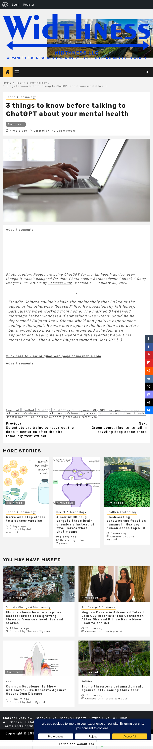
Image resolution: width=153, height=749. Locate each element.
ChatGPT (44, 410)
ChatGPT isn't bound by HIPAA (73, 413)
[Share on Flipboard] (149, 363)
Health (11, 681)
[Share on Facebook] (149, 347)
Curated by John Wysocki (103, 631)
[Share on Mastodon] (149, 394)
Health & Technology (21, 97)
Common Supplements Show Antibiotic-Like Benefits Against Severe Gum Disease (36, 690)
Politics (87, 681)
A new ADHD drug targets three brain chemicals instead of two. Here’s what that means (75, 524)
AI (17, 410)
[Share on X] (149, 387)
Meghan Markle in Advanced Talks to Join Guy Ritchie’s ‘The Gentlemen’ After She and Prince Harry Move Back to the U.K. (114, 618)
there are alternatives (81, 416)
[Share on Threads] (149, 402)
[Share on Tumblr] (149, 339)
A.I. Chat (120, 718)
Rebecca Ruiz (60, 283)
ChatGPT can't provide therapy (116, 410)
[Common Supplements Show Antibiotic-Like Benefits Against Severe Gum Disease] (39, 658)
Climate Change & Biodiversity (28, 607)
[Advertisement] (36, 251)
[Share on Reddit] (149, 371)
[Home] (7, 72)
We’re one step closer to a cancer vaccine (26, 519)
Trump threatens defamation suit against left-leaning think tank (112, 688)
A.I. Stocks (12, 722)
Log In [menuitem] (16, 4)
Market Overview (18, 718)
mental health (17, 416)
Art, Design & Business (98, 607)
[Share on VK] (149, 379)
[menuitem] (5, 4)
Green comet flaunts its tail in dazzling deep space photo (119, 428)
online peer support (46, 416)
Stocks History (73, 718)
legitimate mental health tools (122, 413)
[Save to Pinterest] (149, 355)
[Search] (147, 72)
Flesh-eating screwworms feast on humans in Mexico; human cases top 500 (126, 523)
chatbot (28, 410)
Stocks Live (46, 718)
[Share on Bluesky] (149, 410)
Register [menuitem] (28, 4)
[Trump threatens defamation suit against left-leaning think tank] (114, 658)
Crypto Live (99, 718)
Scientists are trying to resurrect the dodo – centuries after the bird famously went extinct (40, 430)
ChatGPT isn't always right (27, 413)
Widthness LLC (76, 53)
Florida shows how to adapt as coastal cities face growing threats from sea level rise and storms (34, 618)
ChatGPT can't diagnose (72, 410)
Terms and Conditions (22, 726)
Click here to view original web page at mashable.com (53, 356)
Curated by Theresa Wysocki (54, 130)
